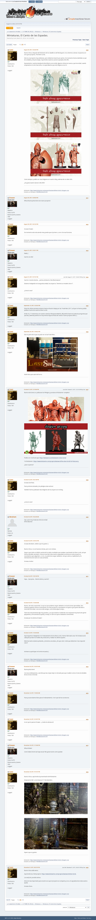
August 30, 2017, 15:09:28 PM (31, 197)
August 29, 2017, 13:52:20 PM (31, 49)
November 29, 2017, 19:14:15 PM (32, 771)
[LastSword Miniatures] (8, 68)
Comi (11, 50)
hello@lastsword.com (42, 192)
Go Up (8, 900)
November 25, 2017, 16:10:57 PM (32, 719)
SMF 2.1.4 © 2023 (9, 918)
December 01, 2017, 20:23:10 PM (32, 867)
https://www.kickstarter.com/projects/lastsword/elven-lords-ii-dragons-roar (49, 190)
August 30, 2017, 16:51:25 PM (31, 224)
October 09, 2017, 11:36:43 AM (31, 602)
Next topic (85, 40)
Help (75, 918)
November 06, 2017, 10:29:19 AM (32, 666)
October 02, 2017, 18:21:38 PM (31, 479)
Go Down (9, 44)
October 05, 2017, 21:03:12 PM (31, 540)
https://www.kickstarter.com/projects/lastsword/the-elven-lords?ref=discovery (56, 461)
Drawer (12, 198)
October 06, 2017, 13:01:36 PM (31, 576)
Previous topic (77, 40)
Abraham (12, 517)
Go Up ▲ (89, 918)
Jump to (65, 907)
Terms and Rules (82, 918)
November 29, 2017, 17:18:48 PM (32, 745)
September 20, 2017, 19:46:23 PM (32, 331)
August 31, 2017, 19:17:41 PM (31, 277)
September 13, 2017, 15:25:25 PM (32, 305)
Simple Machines (17, 918)
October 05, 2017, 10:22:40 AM (31, 517)
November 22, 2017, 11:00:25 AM (32, 693)
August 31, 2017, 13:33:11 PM (31, 250)
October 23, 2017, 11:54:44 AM (31, 632)
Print (87, 44)
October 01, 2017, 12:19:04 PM (31, 389)
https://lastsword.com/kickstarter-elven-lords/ (53, 458)
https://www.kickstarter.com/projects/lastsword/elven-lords (59, 874)
